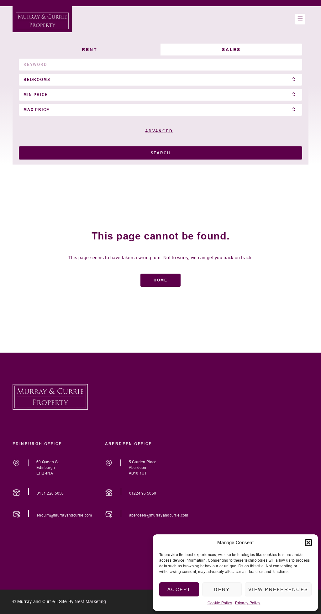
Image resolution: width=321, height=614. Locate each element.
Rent (89, 49)
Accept (179, 589)
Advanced (159, 131)
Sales (231, 49)
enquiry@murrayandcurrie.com (64, 515)
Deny (222, 589)
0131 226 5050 (50, 493)
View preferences (278, 589)
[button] (308, 542)
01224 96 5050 (142, 493)
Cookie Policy (220, 603)
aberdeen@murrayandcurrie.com (158, 515)
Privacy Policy (247, 603)
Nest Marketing (90, 601)
